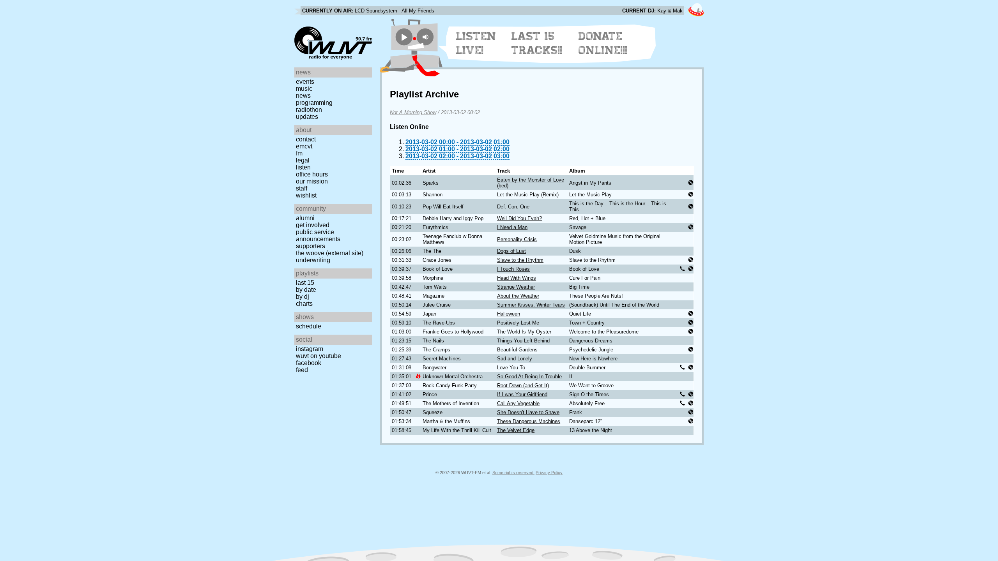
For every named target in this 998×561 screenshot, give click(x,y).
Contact (306, 139)
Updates (307, 116)
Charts (304, 303)
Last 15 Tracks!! (537, 43)
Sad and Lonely (514, 359)
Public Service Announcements (318, 235)
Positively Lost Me (518, 323)
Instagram (309, 349)
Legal (303, 160)
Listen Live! (476, 43)
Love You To (511, 367)
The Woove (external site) (329, 253)
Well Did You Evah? (519, 218)
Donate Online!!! (603, 43)
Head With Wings (516, 278)
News (303, 95)
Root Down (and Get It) (523, 385)
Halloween (508, 314)
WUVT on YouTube (318, 356)
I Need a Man (512, 227)
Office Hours (312, 174)
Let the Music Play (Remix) (528, 195)
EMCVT (304, 146)
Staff (301, 188)
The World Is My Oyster (524, 332)
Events (305, 81)
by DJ (302, 296)
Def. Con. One (513, 207)
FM (299, 153)
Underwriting (313, 260)
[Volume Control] (426, 37)
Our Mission (312, 181)
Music (304, 88)
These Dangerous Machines (528, 421)
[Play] (404, 37)
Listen (303, 167)
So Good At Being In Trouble (529, 376)
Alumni (305, 218)
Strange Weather (516, 287)
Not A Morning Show (413, 112)
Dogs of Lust (511, 251)
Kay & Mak (670, 11)
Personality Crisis (517, 239)
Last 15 (305, 282)
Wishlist (306, 195)
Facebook (308, 363)
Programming (314, 102)
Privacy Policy (549, 472)
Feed (302, 370)
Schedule (308, 326)
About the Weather (518, 296)
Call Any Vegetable (518, 403)
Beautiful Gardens (517, 350)
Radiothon (309, 109)
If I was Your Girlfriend (522, 394)
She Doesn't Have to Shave (528, 412)
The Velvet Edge (515, 430)
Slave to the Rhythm (520, 260)
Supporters (310, 246)
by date (306, 289)
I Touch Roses (513, 269)
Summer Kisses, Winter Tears (531, 305)
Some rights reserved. (513, 472)
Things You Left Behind (523, 341)
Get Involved (312, 225)
